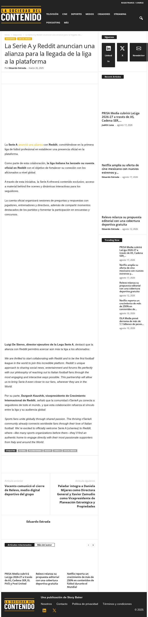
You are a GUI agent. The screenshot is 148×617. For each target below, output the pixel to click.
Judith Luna (108, 125)
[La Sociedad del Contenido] (22, 14)
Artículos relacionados (19, 544)
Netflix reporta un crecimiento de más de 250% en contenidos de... (130, 305)
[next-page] (93, 545)
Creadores (104, 14)
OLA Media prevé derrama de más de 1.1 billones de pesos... (131, 321)
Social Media (24, 38)
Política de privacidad (85, 603)
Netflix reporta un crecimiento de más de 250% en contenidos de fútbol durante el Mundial (80, 580)
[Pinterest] (26, 78)
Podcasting (53, 22)
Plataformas (35, 450)
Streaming (120, 14)
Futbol (22, 450)
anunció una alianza (30, 144)
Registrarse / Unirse (132, 2)
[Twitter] (17, 78)
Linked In (108, 58)
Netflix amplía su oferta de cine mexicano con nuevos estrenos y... (120, 168)
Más (66, 22)
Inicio (7, 34)
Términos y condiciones (117, 603)
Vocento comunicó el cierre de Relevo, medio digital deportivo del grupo (25, 490)
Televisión (52, 14)
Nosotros (46, 603)
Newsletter (139, 55)
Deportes (76, 14)
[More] (44, 78)
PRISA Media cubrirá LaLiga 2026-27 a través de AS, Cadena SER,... (121, 116)
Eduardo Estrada (17, 67)
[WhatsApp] (35, 78)
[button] (141, 18)
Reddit (48, 450)
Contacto (61, 603)
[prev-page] (88, 545)
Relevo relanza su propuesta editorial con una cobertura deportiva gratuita (47, 578)
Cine (64, 14)
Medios (90, 14)
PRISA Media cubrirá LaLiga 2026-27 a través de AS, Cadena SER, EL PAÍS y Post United (18, 578)
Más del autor (44, 544)
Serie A (57, 450)
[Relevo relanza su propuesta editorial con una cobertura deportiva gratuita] (50, 560)
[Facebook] (8, 78)
